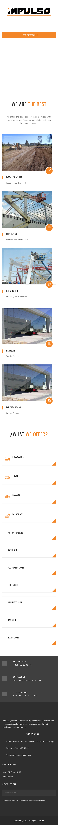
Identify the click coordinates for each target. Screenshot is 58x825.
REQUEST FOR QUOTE (30, 35)
